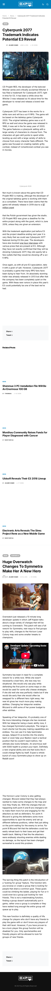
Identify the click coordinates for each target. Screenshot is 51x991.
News (12, 16)
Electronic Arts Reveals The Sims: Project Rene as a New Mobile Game (23, 532)
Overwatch (15, 555)
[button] (3, 4)
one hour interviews (29, 243)
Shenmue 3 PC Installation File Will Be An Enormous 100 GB (24, 388)
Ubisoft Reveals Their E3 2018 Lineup (24, 478)
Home (4, 16)
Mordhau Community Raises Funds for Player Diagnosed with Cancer (24, 434)
